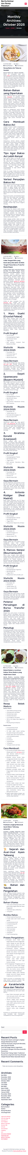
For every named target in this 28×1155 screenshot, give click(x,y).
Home (7, 28)
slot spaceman (11, 423)
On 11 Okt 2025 (7, 666)
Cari (2, 1027)
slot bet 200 (8, 364)
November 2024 (6, 1096)
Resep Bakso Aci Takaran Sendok (12, 69)
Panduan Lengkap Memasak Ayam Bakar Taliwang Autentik (13, 827)
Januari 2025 (5, 1092)
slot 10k (22, 872)
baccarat (9, 97)
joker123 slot (7, 302)
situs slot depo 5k (5, 1118)
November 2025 (6, 1079)
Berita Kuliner (5, 1107)
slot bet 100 (4, 1125)
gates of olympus (19, 281)
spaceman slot (5, 1135)
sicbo (8, 75)
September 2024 (6, 1099)
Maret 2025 (4, 1088)
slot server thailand (6, 1133)
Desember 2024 (6, 1094)
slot (2, 1132)
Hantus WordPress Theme (19, 1151)
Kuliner (3, 1108)
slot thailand (4, 1121)
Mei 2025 (4, 1086)
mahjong (3, 1130)
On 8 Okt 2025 (7, 820)
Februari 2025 (5, 1090)
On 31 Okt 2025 (7, 64)
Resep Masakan (9, 65)
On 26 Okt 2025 (8, 256)
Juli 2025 (4, 1082)
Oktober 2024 (5, 1097)
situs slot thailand (11, 686)
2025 (12, 28)
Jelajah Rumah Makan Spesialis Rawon (13, 1056)
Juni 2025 (4, 1084)
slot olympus (4, 1128)
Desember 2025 (6, 1077)
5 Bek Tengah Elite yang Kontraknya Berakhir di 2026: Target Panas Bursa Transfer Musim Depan (14, 264)
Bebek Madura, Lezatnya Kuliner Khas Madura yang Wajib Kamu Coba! (13, 672)
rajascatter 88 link (5, 1116)
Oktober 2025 (5, 1081)
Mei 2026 (4, 1075)
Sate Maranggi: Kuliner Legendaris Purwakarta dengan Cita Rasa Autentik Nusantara (13, 1049)
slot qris (3, 1127)
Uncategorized (8, 258)
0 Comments (19, 65)
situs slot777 (4, 1120)
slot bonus (19, 752)
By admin (16, 64)
